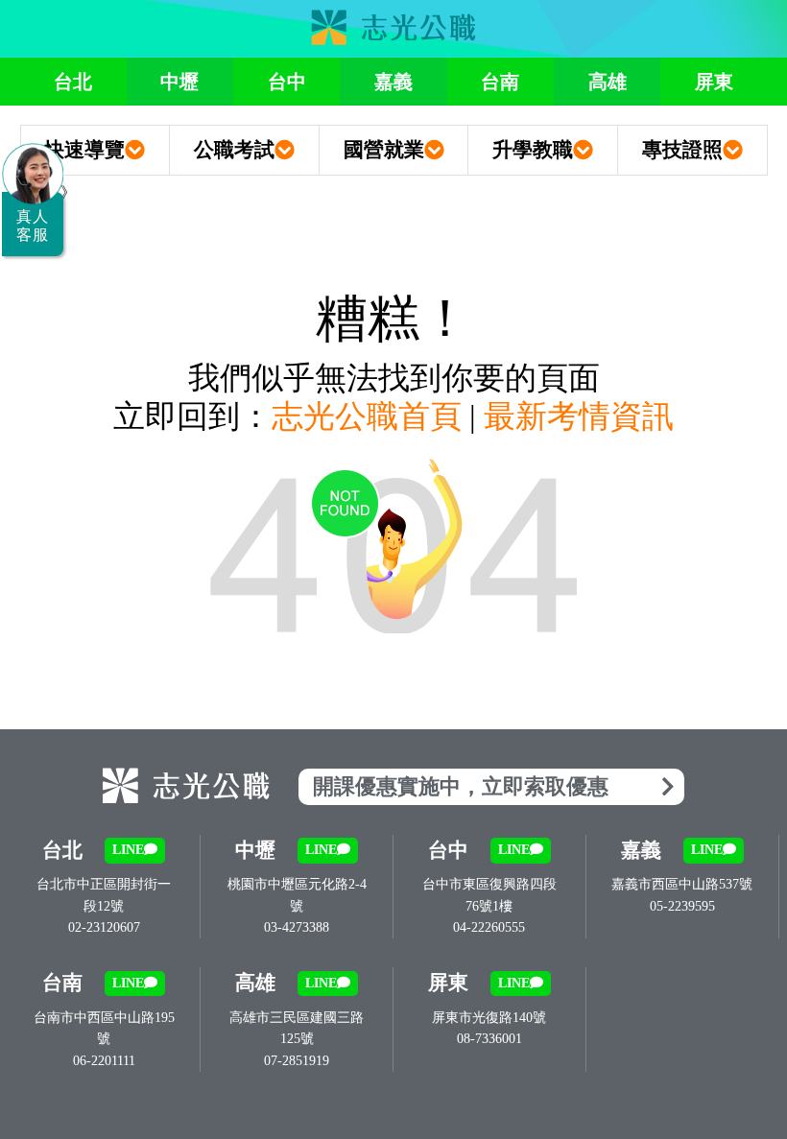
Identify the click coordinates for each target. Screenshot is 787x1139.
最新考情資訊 (579, 416)
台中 (287, 81)
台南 (500, 81)
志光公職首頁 (367, 416)
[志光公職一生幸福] (393, 29)
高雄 (607, 81)
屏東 (714, 81)
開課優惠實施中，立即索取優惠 (460, 786)
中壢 (179, 81)
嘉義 (393, 81)
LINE (128, 849)
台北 (73, 81)
